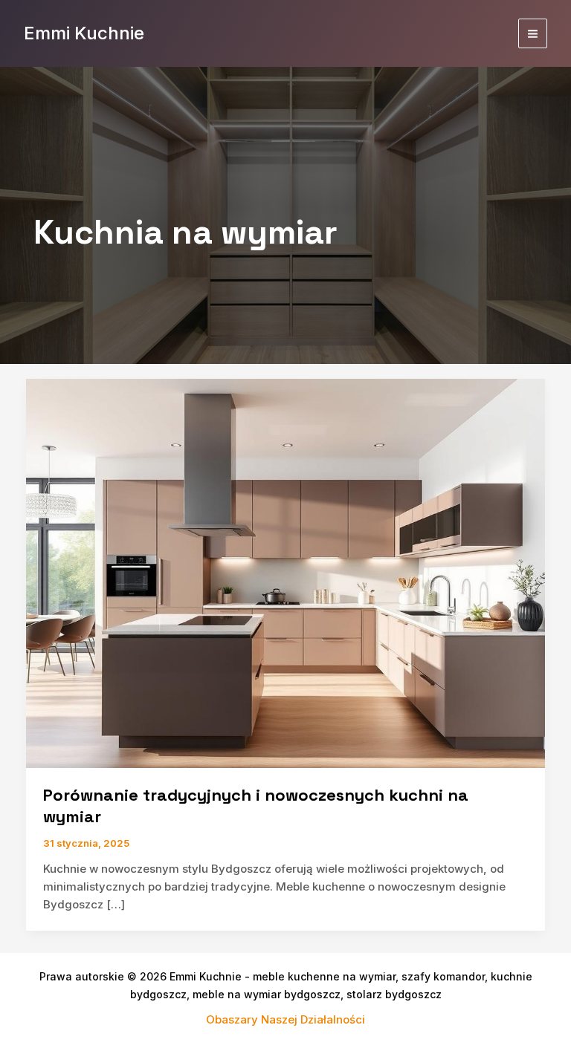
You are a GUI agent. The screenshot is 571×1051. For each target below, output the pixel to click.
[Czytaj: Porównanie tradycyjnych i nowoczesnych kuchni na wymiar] (285, 572)
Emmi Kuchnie (84, 33)
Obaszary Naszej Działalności (285, 1019)
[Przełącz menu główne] (533, 33)
